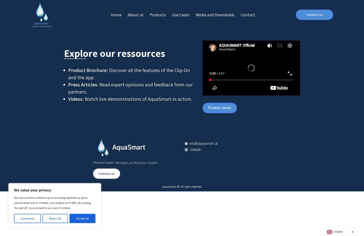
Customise (27, 218)
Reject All (55, 218)
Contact (248, 15)
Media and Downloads (215, 15)
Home (116, 15)
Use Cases (180, 15)
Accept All (82, 218)
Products (158, 15)
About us (135, 15)
